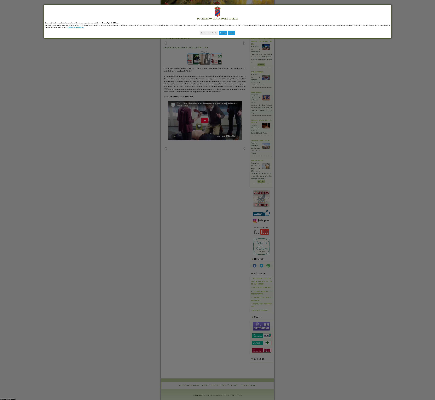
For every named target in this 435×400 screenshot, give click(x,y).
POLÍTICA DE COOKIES (76, 27)
